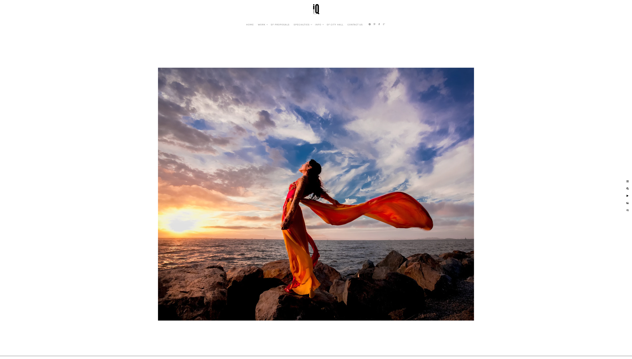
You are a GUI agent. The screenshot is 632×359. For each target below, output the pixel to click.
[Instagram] (370, 24)
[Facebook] (379, 24)
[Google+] (384, 24)
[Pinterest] (374, 24)
